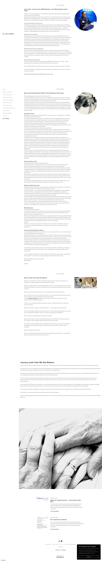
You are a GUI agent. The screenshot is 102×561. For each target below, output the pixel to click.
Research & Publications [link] (9, 108)
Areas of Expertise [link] (7, 94)
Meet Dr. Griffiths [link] (7, 92)
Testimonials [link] (6, 110)
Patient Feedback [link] (7, 113)
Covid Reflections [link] (7, 105)
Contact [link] (5, 115)
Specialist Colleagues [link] (8, 100)
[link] (8, 34)
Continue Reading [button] (54, 511)
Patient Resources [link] (7, 102)
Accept (89, 556)
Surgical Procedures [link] (8, 97)
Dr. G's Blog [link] (6, 118)
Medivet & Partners (33, 298)
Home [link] (4, 89)
